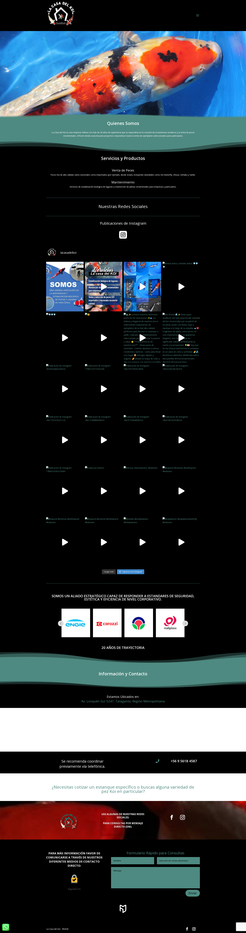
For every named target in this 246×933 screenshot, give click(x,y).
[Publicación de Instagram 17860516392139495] (65, 491)
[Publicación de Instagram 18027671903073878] (142, 389)
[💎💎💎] (65, 338)
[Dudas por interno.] (103, 491)
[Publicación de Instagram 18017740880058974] (103, 440)
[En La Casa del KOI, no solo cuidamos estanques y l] (65, 286)
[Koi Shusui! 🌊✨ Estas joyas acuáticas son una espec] (181, 338)
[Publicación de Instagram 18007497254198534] (181, 440)
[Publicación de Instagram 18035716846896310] (142, 440)
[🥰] (142, 286)
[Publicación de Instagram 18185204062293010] (65, 389)
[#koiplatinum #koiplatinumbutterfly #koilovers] (181, 542)
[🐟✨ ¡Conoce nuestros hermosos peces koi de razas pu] (142, 338)
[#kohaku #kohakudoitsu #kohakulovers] (142, 542)
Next (185, 623)
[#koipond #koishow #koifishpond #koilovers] (181, 491)
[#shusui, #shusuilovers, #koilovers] (142, 491)
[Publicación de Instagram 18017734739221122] (65, 440)
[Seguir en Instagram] (182, 817)
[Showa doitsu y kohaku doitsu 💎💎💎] (181, 286)
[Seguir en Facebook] (172, 817)
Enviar (192, 893)
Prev (61, 623)
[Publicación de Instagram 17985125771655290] (103, 389)
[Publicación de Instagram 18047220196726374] (181, 389)
